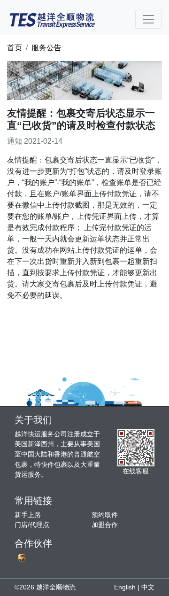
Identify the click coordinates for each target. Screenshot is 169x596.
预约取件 (105, 515)
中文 (147, 587)
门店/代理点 (32, 524)
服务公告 (46, 48)
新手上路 (28, 515)
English (125, 587)
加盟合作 (105, 524)
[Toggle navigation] (148, 19)
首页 (14, 48)
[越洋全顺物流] (52, 19)
